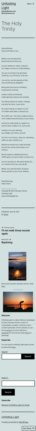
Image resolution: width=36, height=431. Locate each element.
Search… (5, 378)
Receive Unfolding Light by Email (15, 405)
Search (5, 352)
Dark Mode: (27, 428)
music (27, 333)
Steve (6, 214)
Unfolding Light (10, 417)
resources (5, 333)
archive (9, 330)
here (14, 347)
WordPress (23, 422)
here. (3, 286)
